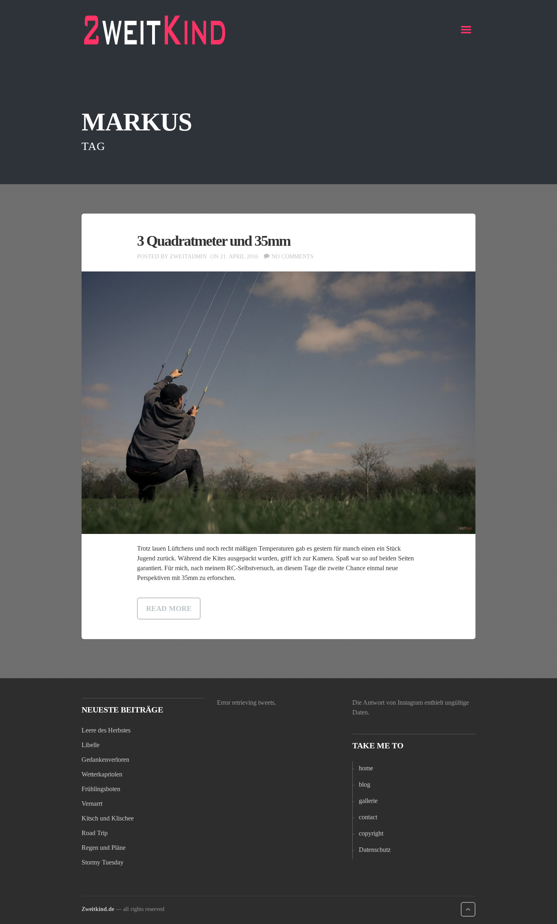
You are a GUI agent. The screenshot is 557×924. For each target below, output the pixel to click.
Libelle (90, 744)
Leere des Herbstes (106, 730)
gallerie (368, 800)
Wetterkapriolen (102, 774)
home (366, 768)
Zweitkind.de (98, 909)
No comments (293, 257)
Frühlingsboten (101, 788)
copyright (371, 833)
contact (368, 817)
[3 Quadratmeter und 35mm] (278, 402)
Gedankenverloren (105, 759)
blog (364, 784)
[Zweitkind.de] (155, 29)
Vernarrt (92, 803)
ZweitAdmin (188, 257)
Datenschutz (375, 849)
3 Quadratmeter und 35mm (213, 241)
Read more (169, 608)
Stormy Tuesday (103, 862)
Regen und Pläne (104, 847)
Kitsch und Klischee (108, 818)
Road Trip (95, 832)
